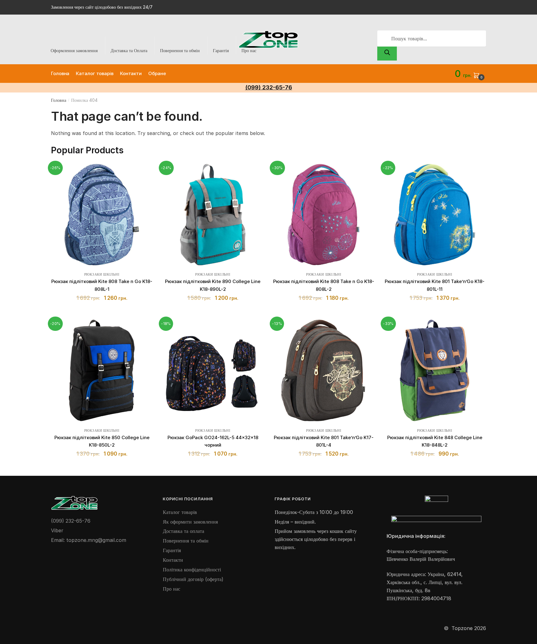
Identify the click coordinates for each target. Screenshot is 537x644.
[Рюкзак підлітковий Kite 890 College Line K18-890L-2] (213, 214)
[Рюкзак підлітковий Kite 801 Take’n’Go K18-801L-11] (434, 214)
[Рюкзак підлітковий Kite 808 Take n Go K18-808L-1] (102, 214)
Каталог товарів (180, 512)
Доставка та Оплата (129, 50)
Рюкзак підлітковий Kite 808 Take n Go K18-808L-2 (323, 285)
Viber (57, 530)
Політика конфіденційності (192, 569)
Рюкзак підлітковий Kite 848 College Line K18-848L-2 (434, 441)
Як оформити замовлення (190, 522)
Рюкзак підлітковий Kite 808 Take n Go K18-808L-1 (101, 285)
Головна (58, 100)
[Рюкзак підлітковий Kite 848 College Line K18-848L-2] (434, 370)
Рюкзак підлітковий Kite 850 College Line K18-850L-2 (101, 441)
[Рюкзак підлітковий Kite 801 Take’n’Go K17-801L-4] (323, 370)
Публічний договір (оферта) (193, 579)
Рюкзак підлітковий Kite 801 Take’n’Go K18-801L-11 (434, 285)
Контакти (173, 560)
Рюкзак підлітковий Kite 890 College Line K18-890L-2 (212, 285)
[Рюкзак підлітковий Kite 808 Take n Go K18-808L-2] (323, 214)
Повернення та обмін (180, 50)
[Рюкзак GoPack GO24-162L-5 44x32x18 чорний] (213, 370)
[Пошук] (387, 54)
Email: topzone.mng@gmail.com (88, 540)
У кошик (102, 312)
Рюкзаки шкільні (102, 274)
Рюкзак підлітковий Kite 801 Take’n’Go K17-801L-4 (324, 441)
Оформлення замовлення (74, 50)
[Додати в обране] (144, 171)
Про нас (248, 50)
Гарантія (221, 50)
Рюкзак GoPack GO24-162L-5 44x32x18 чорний (213, 441)
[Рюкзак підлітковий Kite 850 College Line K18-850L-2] (102, 370)
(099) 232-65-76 (70, 521)
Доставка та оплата (183, 531)
